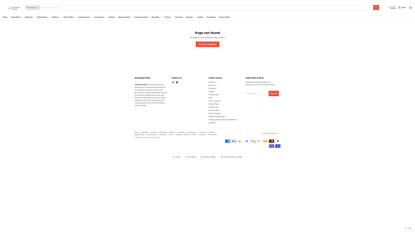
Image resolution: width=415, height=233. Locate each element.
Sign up (273, 93)
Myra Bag (156, 17)
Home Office (68, 17)
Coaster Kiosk (213, 107)
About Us (212, 82)
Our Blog (212, 123)
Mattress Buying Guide (217, 116)
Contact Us (212, 85)
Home (5, 17)
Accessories (99, 17)
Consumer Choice (141, 17)
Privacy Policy (224, 17)
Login (403, 7)
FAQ (210, 98)
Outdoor (111, 17)
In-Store (167, 17)
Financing (179, 17)
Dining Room (42, 17)
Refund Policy (214, 104)
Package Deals (214, 110)
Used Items (211, 17)
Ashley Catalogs (214, 113)
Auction (200, 17)
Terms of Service (214, 101)
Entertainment (84, 17)
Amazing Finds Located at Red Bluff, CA (223, 120)
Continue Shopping (207, 44)
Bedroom (29, 17)
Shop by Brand (124, 17)
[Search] (376, 7)
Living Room (16, 17)
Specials (189, 17)
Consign (211, 91)
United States (269, 133)
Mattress (55, 17)
